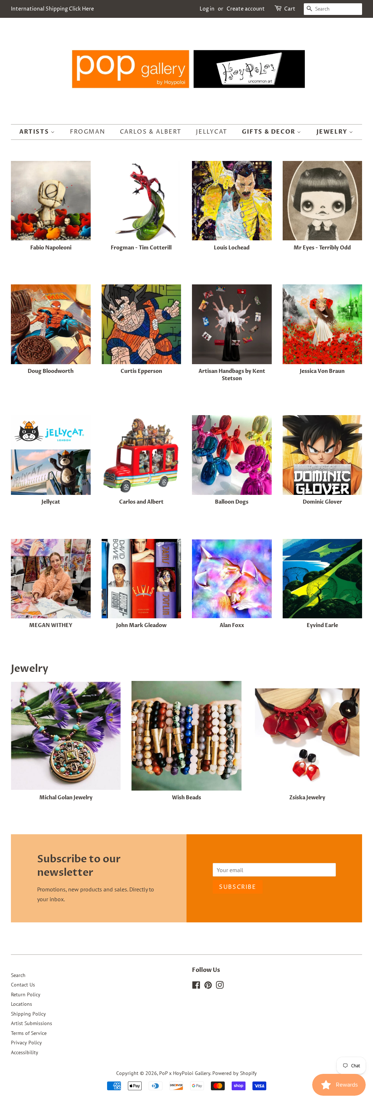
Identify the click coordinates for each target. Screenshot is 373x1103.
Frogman (87, 132)
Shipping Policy (28, 1014)
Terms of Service (29, 1033)
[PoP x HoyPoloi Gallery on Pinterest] (208, 986)
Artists (35, 132)
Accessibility (24, 1052)
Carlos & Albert (150, 132)
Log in (207, 8)
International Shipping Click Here (52, 8)
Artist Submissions (31, 1023)
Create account (246, 8)
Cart (289, 8)
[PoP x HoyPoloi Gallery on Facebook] (196, 986)
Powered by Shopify (234, 1073)
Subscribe (237, 887)
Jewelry (333, 132)
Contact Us (23, 984)
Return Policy (25, 994)
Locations (21, 1004)
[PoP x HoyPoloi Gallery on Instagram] (220, 986)
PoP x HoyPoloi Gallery (184, 1073)
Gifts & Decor (269, 132)
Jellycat (211, 132)
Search (18, 975)
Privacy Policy (26, 1042)
